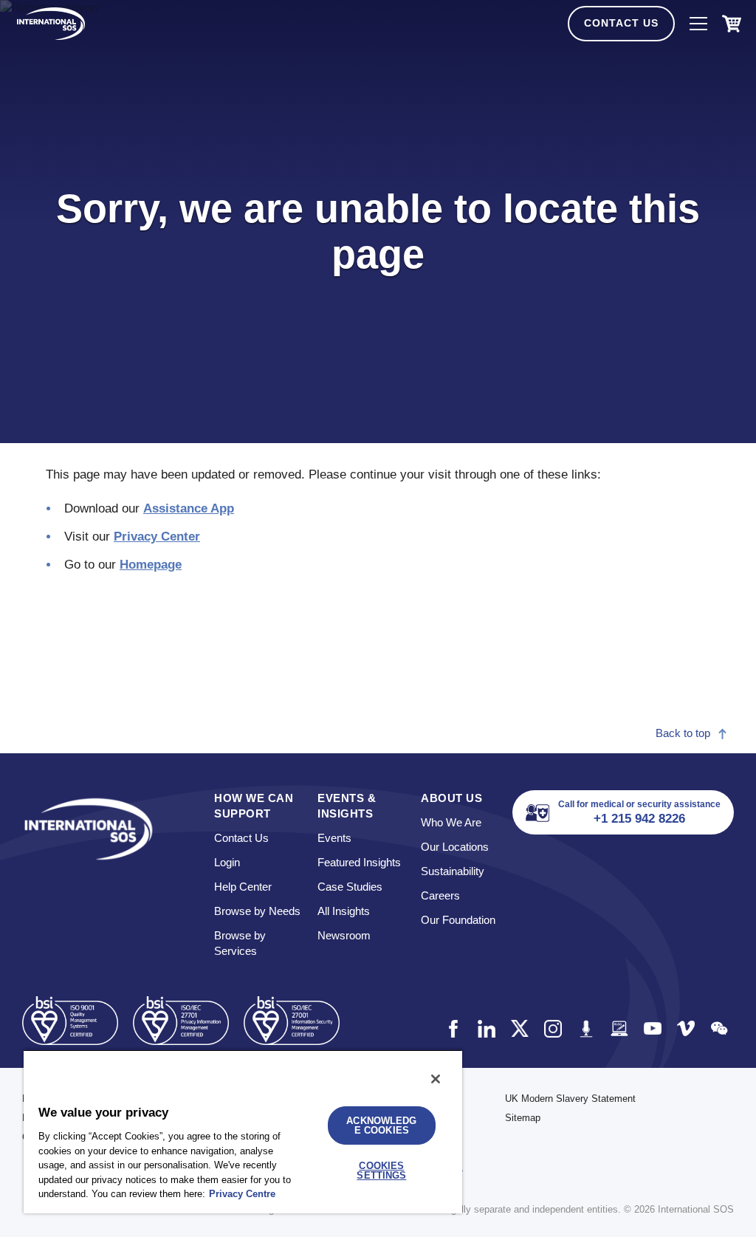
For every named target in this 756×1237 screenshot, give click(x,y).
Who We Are (451, 822)
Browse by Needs (257, 911)
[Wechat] (718, 1028)
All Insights (343, 911)
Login (227, 862)
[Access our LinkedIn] (486, 1028)
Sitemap (522, 1117)
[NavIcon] (698, 23)
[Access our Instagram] (552, 1028)
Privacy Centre (242, 1193)
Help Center (243, 886)
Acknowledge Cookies (381, 1125)
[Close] (435, 1079)
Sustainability (452, 871)
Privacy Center (157, 537)
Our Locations (455, 846)
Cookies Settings (381, 1170)
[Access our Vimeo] (685, 1028)
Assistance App (188, 508)
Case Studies (349, 886)
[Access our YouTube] (652, 1028)
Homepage (151, 565)
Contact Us (621, 23)
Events (334, 838)
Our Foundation (458, 920)
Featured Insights (359, 862)
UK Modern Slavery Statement (570, 1098)
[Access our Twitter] (519, 1028)
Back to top (683, 733)
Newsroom (344, 935)
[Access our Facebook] (453, 1028)
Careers (440, 895)
